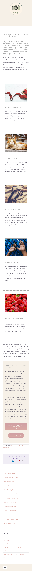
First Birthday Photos (10, 490)
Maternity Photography (11, 494)
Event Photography (9, 486)
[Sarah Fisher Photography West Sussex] (16, 3)
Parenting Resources (10, 507)
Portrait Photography (10, 511)
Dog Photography (9, 482)
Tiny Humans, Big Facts (16, 445)
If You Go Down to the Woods (13, 544)
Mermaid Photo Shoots (11, 498)
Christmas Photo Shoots (11, 477)
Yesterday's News (9, 523)
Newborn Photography (10, 502)
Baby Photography (9, 473)
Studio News (8, 515)
